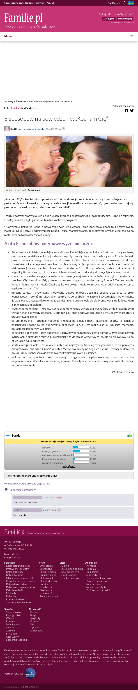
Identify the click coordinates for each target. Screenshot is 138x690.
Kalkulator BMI (14, 590)
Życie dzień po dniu (72, 568)
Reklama (91, 568)
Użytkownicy (47, 593)
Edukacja (11, 593)
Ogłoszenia (46, 565)
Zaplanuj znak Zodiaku (18, 602)
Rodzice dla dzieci (16, 599)
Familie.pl (16, 108)
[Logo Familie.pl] (29, 18)
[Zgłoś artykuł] (63, 129)
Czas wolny (12, 636)
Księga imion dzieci (16, 584)
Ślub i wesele (22, 101)
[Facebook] (125, 3)
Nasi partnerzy (94, 584)
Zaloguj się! (108, 18)
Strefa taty (46, 590)
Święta (10, 627)
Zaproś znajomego (96, 580)
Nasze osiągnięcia (96, 587)
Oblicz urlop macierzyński (20, 577)
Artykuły (8, 101)
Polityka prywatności (98, 590)
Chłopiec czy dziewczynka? (21, 580)
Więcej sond (69, 466)
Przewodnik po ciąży (17, 568)
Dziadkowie (46, 587)
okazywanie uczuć (47, 475)
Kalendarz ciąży (14, 571)
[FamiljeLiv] (131, 3)
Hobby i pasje (68, 574)
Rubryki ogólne (48, 574)
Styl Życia (11, 633)
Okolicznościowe (70, 577)
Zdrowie (10, 630)
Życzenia (35, 627)
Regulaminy (92, 571)
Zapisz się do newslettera (122, 22)
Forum (33, 612)
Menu (8, 36)
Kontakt (91, 565)
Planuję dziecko (48, 580)
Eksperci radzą (48, 571)
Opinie (65, 565)
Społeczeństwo (70, 571)
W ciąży (10, 618)
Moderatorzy (93, 574)
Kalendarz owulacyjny (18, 565)
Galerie (34, 621)
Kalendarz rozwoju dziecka (20, 587)
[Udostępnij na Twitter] (132, 111)
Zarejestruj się (125, 18)
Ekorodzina (46, 568)
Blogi (33, 615)
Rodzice (44, 584)
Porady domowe (49, 596)
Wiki (32, 624)
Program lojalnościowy (98, 577)
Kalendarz (11, 596)
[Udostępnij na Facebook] (126, 111)
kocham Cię (28, 475)
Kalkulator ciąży (15, 574)
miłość (16, 475)
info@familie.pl (12, 557)
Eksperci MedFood (16, 639)
